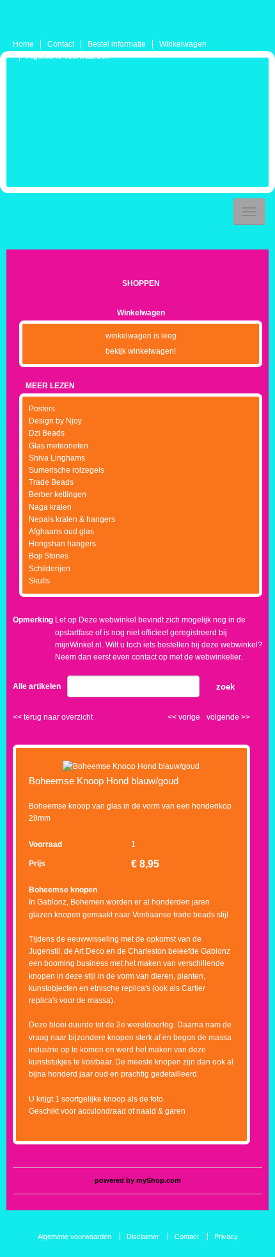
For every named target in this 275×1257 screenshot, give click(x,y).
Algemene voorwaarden (68, 56)
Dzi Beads (47, 433)
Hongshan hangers (62, 543)
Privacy (226, 1236)
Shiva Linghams (57, 458)
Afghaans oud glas (61, 531)
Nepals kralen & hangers (72, 519)
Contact (60, 44)
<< (173, 717)
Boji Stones (48, 555)
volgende (228, 717)
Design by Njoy (55, 420)
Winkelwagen (183, 44)
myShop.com (158, 1180)
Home (23, 44)
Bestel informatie (117, 44)
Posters (42, 408)
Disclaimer (143, 1236)
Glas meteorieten (58, 445)
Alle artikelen (37, 686)
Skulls (39, 580)
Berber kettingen (57, 494)
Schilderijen (49, 568)
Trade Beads (51, 482)
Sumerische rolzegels (66, 470)
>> (244, 717)
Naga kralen (50, 507)
